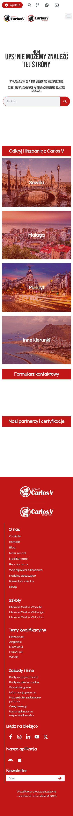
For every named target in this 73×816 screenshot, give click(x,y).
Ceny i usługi (17, 706)
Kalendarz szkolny (21, 581)
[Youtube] (37, 736)
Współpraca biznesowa (25, 570)
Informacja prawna (22, 692)
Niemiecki (16, 647)
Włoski (13, 657)
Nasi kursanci (18, 558)
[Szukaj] (65, 101)
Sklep (13, 586)
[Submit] (60, 778)
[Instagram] (19, 736)
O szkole (15, 536)
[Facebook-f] (10, 736)
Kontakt (14, 541)
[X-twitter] (45, 736)
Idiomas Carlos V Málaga (26, 612)
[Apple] (19, 760)
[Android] (10, 760)
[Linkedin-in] (28, 736)
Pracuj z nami (18, 564)
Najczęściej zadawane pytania (25, 699)
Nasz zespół (17, 553)
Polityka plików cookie (24, 682)
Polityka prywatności (23, 677)
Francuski (16, 652)
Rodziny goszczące (22, 575)
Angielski (15, 641)
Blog (12, 547)
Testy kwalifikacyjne (27, 630)
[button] (68, 16)
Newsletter (16, 771)
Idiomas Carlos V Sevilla (25, 607)
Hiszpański (16, 636)
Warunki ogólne (20, 687)
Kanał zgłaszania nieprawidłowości (21, 713)
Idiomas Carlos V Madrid (26, 617)
